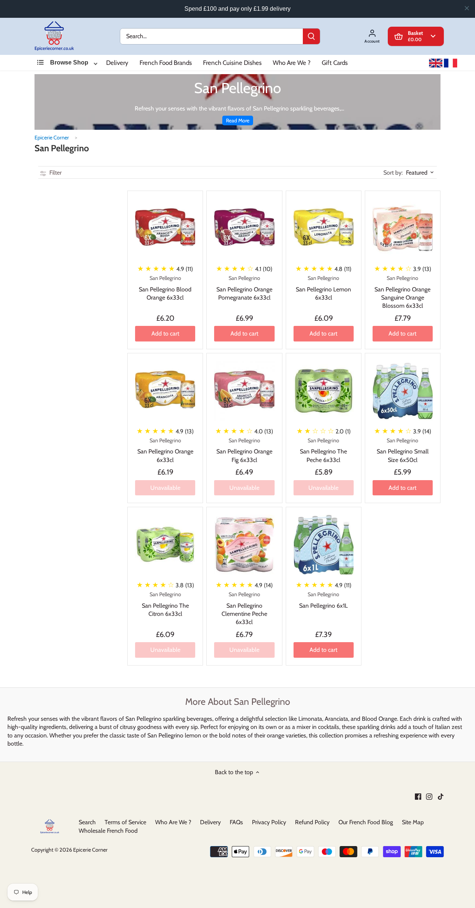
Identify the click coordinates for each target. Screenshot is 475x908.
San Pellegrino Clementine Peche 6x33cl (244, 608)
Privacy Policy (269, 822)
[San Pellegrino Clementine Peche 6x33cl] (244, 545)
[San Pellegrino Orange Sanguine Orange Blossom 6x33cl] (403, 228)
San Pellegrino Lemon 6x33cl (323, 288)
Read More (237, 120)
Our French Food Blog (365, 822)
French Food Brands (166, 62)
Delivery (117, 62)
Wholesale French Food (108, 830)
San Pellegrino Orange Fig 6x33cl (244, 450)
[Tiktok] (441, 796)
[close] (467, 8)
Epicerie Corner (52, 137)
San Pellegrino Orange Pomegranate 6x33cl (244, 288)
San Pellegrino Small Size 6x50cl (403, 450)
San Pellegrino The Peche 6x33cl (323, 450)
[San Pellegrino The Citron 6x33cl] (165, 545)
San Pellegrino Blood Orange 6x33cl (165, 288)
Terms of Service (125, 822)
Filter (55, 172)
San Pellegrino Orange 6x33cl (165, 450)
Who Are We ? (292, 62)
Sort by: (393, 173)
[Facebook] (418, 796)
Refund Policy (312, 822)
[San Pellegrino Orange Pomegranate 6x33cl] (244, 228)
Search (87, 822)
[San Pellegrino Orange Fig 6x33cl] (244, 391)
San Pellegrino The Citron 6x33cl (165, 604)
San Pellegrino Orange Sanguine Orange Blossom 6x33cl (402, 292)
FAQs (236, 822)
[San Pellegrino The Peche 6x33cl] (324, 391)
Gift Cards (335, 62)
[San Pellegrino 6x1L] (324, 545)
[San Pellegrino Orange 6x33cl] (165, 391)
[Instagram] (429, 796)
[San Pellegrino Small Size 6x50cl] (403, 391)
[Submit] (311, 36)
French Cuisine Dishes (232, 62)
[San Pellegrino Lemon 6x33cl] (324, 228)
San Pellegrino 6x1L (323, 600)
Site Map (413, 822)
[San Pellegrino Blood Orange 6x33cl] (165, 228)
